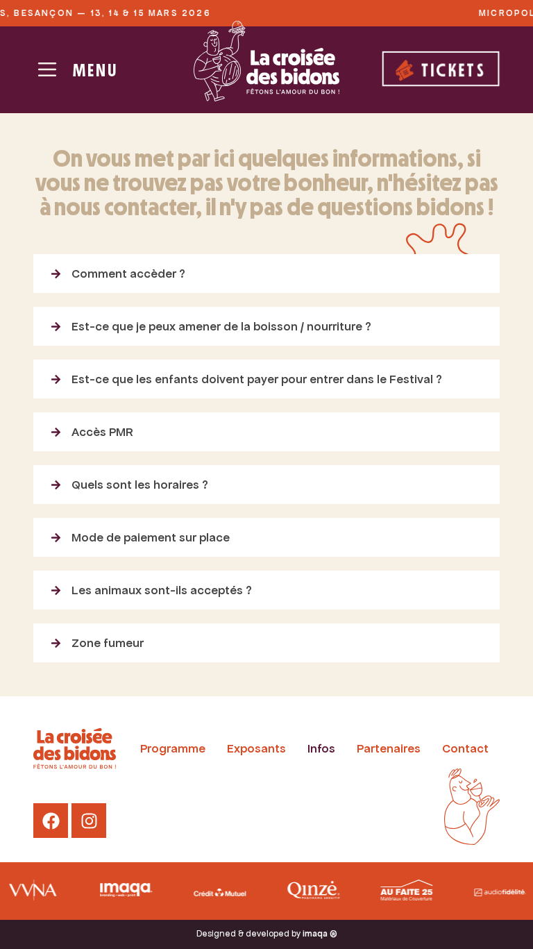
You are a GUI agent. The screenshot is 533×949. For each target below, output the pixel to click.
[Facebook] (50, 820)
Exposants (256, 748)
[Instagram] (88, 820)
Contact (465, 748)
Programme (172, 748)
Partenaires (389, 748)
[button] (266, 273)
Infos (321, 748)
